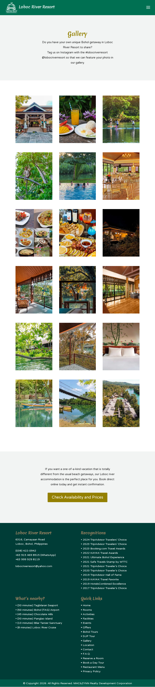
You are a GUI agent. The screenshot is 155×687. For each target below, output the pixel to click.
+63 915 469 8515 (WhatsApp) (36, 555)
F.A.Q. (86, 653)
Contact (88, 649)
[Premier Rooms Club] (77, 255)
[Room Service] (77, 312)
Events (87, 623)
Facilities (88, 618)
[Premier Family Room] (121, 255)
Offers (87, 627)
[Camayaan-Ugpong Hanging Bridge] (77, 426)
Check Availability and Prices (77, 497)
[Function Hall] (121, 199)
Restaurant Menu (94, 667)
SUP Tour (89, 636)
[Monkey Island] (34, 199)
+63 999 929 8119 (28, 559)
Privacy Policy (92, 671)
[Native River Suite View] (34, 369)
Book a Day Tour (93, 662)
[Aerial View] (121, 426)
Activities (89, 614)
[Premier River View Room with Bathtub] (34, 312)
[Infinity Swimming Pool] (77, 199)
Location (88, 645)
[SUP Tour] (121, 142)
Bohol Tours (90, 631)
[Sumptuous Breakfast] (77, 142)
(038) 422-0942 (26, 550)
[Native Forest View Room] (121, 369)
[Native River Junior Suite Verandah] (77, 369)
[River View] (34, 426)
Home (87, 605)
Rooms (87, 610)
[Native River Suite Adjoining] (121, 312)
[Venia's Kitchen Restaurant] (34, 255)
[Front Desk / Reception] (34, 142)
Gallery (87, 640)
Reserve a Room (93, 658)
